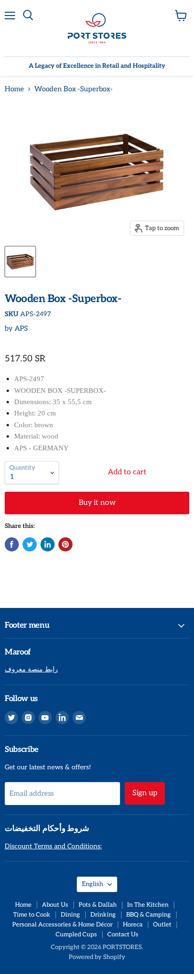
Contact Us (122, 934)
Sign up (144, 793)
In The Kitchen (148, 905)
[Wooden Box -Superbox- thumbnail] (20, 262)
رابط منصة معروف (31, 669)
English (92, 884)
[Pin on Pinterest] (65, 544)
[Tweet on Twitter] (30, 544)
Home (14, 89)
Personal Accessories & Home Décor (62, 924)
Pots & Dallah (98, 905)
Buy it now (97, 502)
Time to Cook (31, 914)
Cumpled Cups (76, 934)
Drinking (103, 914)
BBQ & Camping (148, 914)
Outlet (162, 924)
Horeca (133, 924)
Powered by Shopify (97, 957)
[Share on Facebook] (12, 544)
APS (21, 328)
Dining (70, 914)
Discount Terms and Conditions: (53, 846)
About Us (55, 905)
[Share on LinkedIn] (47, 544)
